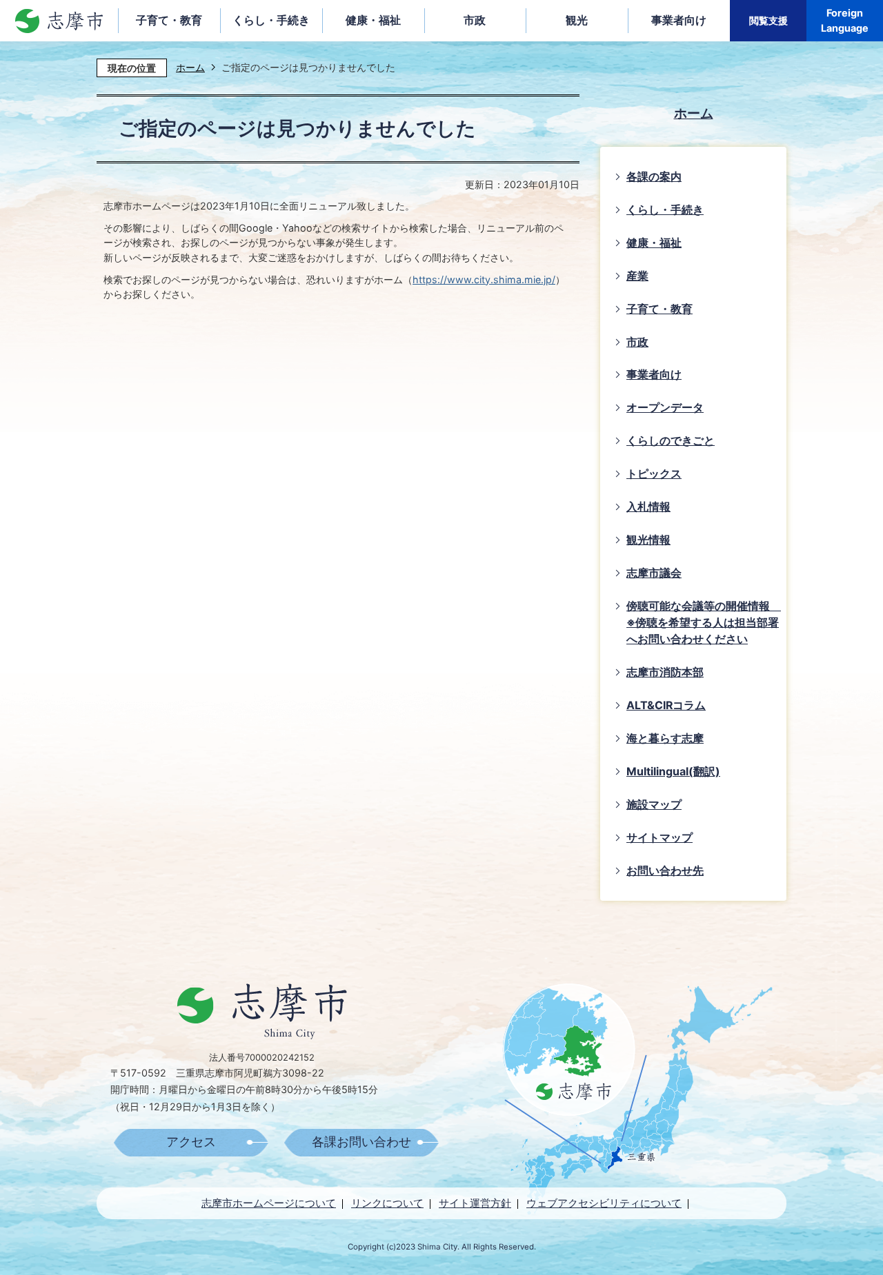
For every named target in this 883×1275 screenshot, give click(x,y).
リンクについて (387, 1203)
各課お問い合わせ (361, 1142)
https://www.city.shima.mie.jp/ (484, 279)
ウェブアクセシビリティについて (604, 1203)
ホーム (190, 67)
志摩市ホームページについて (268, 1203)
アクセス (191, 1142)
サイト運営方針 (475, 1203)
